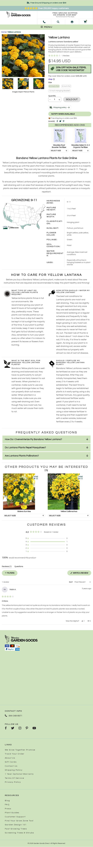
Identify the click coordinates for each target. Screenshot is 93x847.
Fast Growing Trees (16, 829)
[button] (69, 55)
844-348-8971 (15, 716)
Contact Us (11, 766)
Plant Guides (12, 813)
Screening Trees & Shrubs (19, 833)
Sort (71, 582)
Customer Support (15, 817)
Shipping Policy (13, 770)
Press (8, 809)
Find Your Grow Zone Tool (19, 821)
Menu (47, 27)
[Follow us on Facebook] (6, 728)
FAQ (7, 804)
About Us (10, 758)
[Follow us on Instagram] (20, 728)
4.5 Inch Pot (54, 86)
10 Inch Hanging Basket (59, 91)
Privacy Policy (13, 782)
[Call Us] (44, 21)
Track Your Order (14, 754)
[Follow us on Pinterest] (27, 728)
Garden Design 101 (16, 825)
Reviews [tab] (7, 566)
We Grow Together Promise (20, 750)
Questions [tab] (18, 566)
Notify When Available (63, 114)
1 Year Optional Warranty (19, 774)
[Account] (72, 21)
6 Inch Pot (66, 86)
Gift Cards (11, 762)
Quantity (52, 96)
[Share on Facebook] (57, 121)
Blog (7, 801)
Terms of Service (14, 778)
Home (3, 32)
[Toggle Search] (58, 21)
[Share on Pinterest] (63, 121)
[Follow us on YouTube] (34, 728)
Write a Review (82, 573)
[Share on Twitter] (60, 121)
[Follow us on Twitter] (12, 728)
